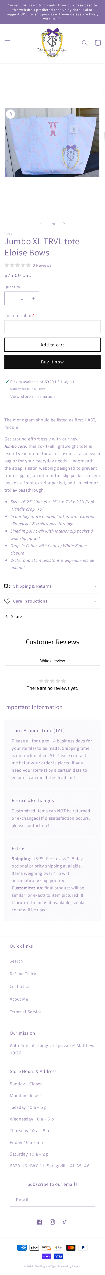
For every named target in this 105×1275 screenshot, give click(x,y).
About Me (19, 999)
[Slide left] (40, 223)
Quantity (12, 287)
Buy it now (52, 362)
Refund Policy (23, 974)
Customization (19, 315)
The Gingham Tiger (45, 1266)
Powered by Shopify (69, 1266)
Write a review (52, 661)
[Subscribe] (88, 1200)
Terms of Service (26, 1012)
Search (16, 961)
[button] (7, 42)
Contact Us (20, 986)
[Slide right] (64, 223)
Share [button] (16, 616)
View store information (32, 396)
